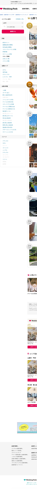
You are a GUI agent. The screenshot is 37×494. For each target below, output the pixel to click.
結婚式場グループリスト (17, 464)
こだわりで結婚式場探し (17, 456)
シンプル (5, 150)
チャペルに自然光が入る (9, 109)
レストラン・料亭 (7, 76)
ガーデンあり (6, 92)
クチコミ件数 (6, 61)
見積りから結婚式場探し (17, 460)
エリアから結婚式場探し (17, 448)
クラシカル (5, 140)
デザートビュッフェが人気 (9, 129)
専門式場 (5, 72)
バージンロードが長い (8, 99)
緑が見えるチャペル (8, 115)
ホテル (4, 70)
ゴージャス (5, 147)
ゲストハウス (6, 74)
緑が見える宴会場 (7, 122)
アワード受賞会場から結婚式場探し (20, 454)
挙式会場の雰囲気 (7, 47)
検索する (13, 31)
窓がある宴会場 (6, 118)
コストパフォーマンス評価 (9, 49)
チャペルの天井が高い (8, 102)
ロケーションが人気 (8, 132)
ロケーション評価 (7, 54)
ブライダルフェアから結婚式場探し (20, 462)
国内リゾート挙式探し (17, 450)
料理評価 (5, 51)
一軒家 (4, 90)
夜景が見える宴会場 (8, 125)
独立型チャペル (6, 111)
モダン (4, 143)
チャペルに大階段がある (9, 106)
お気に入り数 (6, 58)
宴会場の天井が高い (8, 127)
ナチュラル (5, 152)
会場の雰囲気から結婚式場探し (19, 458)
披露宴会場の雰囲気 (8, 44)
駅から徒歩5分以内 (7, 95)
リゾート (5, 159)
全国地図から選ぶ (20, 19)
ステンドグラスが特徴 (8, 104)
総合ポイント (6, 42)
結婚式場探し (26, 8)
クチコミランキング (16, 452)
